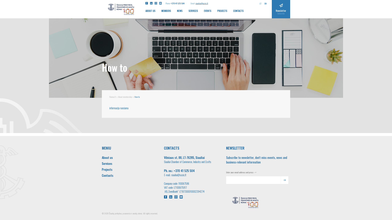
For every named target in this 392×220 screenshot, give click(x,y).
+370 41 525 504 (178, 3)
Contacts (238, 11)
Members (166, 11)
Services (193, 11)
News (180, 11)
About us (150, 11)
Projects (222, 11)
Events (207, 11)
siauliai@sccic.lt (202, 3)
